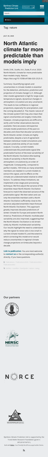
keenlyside (24, 268)
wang (37, 268)
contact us (11, 254)
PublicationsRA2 (35, 262)
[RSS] (24, 450)
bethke (8, 268)
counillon (15, 268)
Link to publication (12, 251)
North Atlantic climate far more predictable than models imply (23, 52)
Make (12, 445)
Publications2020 (22, 262)
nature (31, 268)
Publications (10, 262)
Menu (9, 20)
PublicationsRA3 (9, 265)
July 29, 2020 (9, 36)
